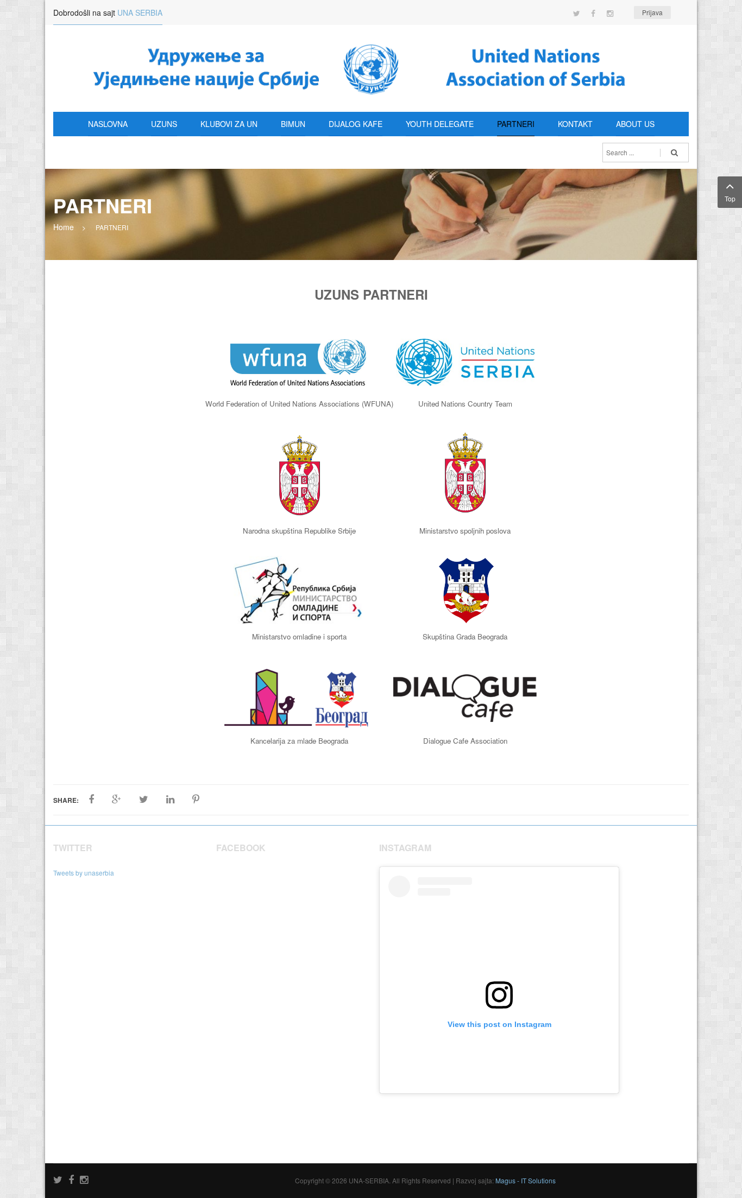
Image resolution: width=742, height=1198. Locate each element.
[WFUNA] (298, 361)
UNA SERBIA (139, 12)
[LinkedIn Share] (170, 799)
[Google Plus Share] (116, 799)
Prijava (652, 12)
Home (63, 226)
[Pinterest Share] (195, 799)
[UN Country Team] (465, 361)
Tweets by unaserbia (83, 872)
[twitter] (57, 1180)
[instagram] (84, 1180)
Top (730, 198)
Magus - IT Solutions (525, 1180)
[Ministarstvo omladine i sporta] (298, 589)
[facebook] (71, 1180)
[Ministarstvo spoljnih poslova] (465, 473)
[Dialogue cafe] (465, 697)
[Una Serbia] (371, 68)
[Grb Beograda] (466, 589)
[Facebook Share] (91, 799)
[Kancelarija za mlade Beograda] (299, 697)
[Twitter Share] (143, 799)
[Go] (674, 152)
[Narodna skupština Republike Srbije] (299, 476)
